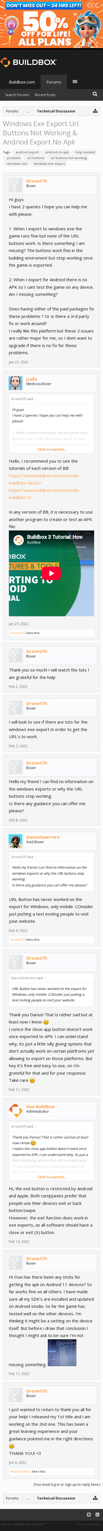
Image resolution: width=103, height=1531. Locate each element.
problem (14, 158)
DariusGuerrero (43, 837)
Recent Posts (45, 94)
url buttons (35, 158)
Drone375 (36, 181)
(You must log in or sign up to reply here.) (66, 1484)
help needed (85, 152)
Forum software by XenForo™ (24, 1524)
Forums (53, 82)
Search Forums (17, 94)
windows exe (17, 163)
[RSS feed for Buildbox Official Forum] (97, 1515)
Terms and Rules (89, 1524)
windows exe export (49, 163)
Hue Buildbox (40, 1106)
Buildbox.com (22, 82)
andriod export (27, 152)
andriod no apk (57, 152)
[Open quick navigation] (95, 110)
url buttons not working (69, 158)
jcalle (31, 379)
